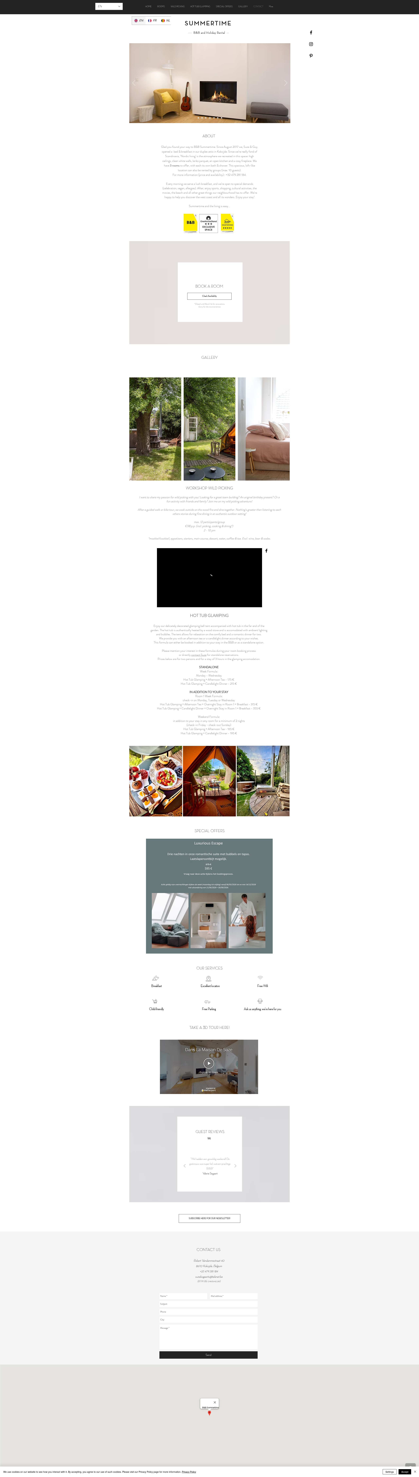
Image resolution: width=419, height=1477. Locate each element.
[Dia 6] (221, 118)
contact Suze (198, 655)
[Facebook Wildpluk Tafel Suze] (266, 550)
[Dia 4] (210, 118)
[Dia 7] (217, 118)
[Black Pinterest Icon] (311, 55)
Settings (389, 1471)
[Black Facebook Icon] (311, 32)
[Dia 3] (206, 118)
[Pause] (161, 603)
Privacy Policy (189, 1471)
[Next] (285, 83)
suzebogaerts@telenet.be (209, 1276)
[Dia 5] (214, 118)
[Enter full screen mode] (257, 603)
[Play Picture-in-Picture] (252, 603)
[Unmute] (167, 603)
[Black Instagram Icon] (311, 44)
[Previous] (133, 83)
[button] (155, 429)
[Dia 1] (199, 118)
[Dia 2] (202, 118)
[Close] (415, 1471)
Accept (404, 1471)
